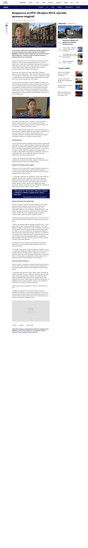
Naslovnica (22, 2)
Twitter (19, 332)
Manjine (60, 7)
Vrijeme (78, 7)
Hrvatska (41, 7)
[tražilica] (84, 2)
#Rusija (14, 325)
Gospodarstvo (69, 7)
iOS (20, 330)
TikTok (30, 332)
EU (47, 7)
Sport (43, 2)
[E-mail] (8, 31)
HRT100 (30, 2)
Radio (65, 2)
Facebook (14, 332)
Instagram (24, 332)
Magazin (50, 2)
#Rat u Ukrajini (30, 325)
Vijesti (37, 2)
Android (23, 330)
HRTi (72, 2)
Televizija (58, 2)
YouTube (34, 332)
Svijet (52, 7)
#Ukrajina (21, 325)
